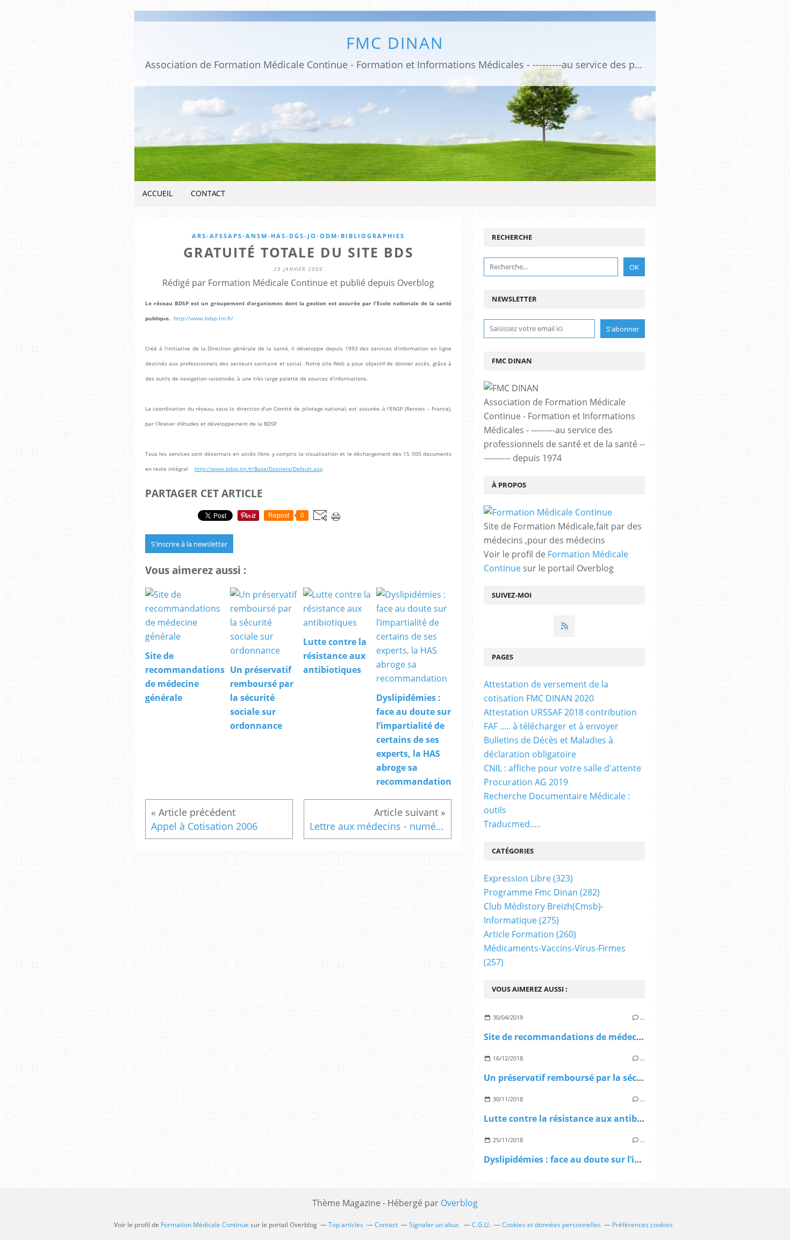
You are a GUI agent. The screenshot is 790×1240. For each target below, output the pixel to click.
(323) (528, 878)
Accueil (157, 193)
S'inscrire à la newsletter (189, 544)
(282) (542, 892)
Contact (208, 193)
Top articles (345, 1224)
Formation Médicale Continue (205, 1224)
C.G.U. (481, 1224)
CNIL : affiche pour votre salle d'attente (562, 768)
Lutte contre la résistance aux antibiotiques (578, 1118)
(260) (530, 934)
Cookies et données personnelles (551, 1224)
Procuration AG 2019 (526, 782)
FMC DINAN (395, 43)
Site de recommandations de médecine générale (586, 1037)
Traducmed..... (512, 824)
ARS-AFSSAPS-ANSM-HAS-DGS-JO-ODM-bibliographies (298, 236)
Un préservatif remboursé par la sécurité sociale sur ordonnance (621, 1078)
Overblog (459, 1203)
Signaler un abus (435, 1224)
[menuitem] (157, 193)
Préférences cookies (642, 1224)
